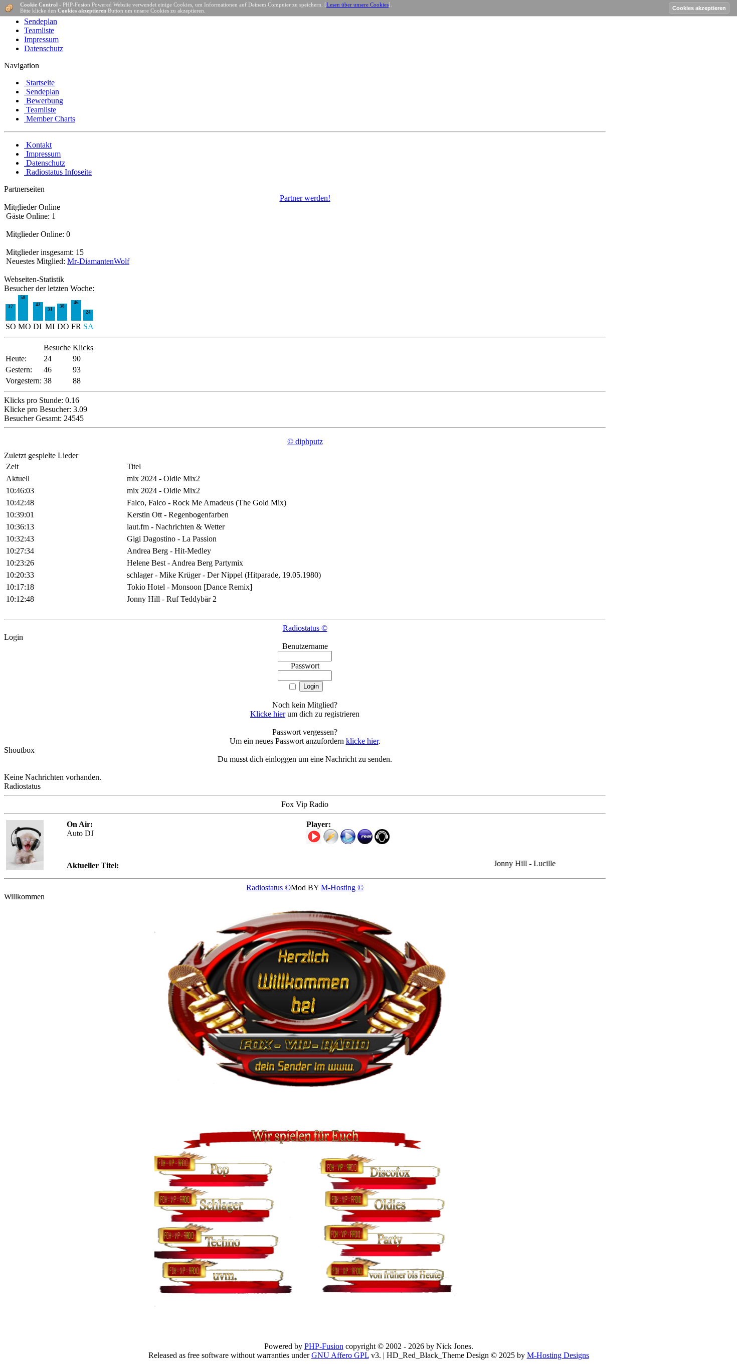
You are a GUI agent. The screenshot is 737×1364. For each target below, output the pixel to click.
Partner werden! (305, 198)
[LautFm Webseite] (382, 841)
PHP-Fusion (323, 1346)
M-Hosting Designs (558, 1355)
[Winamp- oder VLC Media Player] (330, 841)
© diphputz (305, 441)
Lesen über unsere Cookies (357, 5)
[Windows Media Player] (347, 841)
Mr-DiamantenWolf (98, 261)
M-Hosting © (342, 887)
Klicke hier (267, 714)
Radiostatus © (305, 628)
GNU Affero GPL (340, 1355)
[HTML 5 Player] (313, 836)
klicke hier (362, 741)
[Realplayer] (365, 841)
